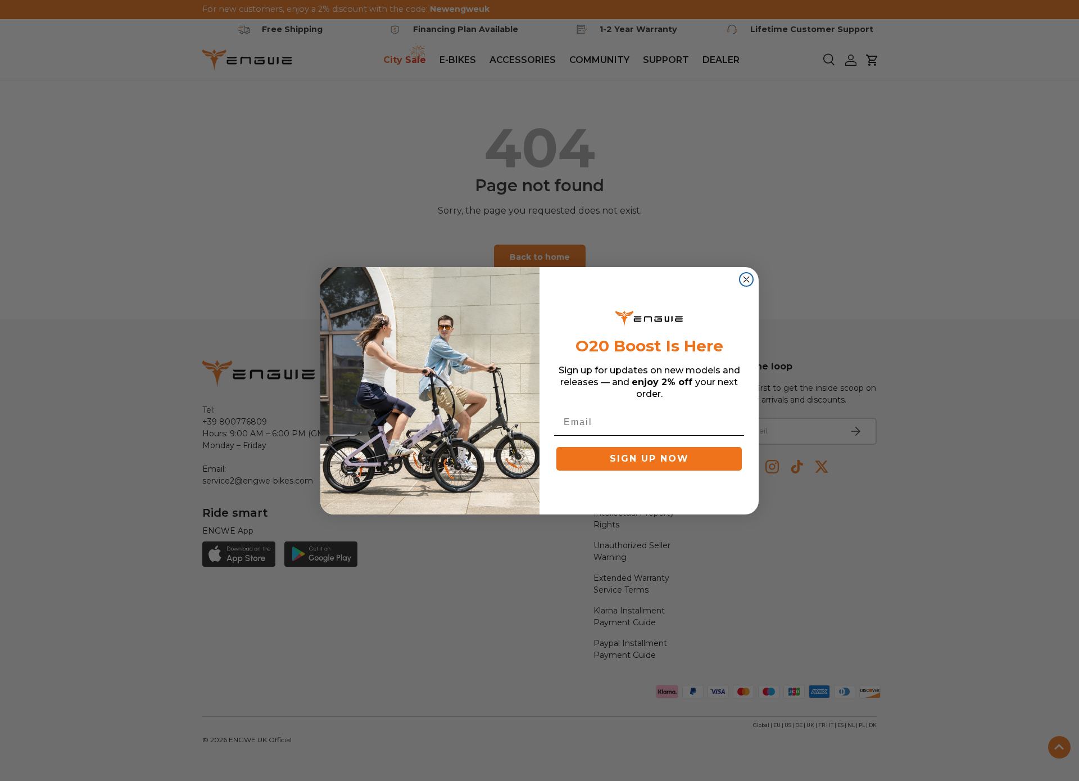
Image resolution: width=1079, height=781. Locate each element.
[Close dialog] (746, 279)
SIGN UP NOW (649, 458)
